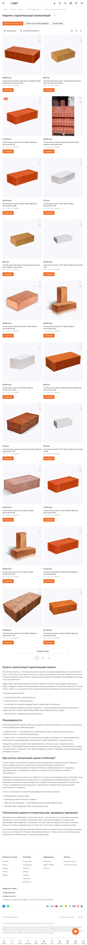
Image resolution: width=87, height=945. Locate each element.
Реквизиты (47, 861)
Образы (5, 875)
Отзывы (25, 871)
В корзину (8, 90)
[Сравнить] (40, 41)
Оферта (80, 917)
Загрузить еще (43, 651)
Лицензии (26, 878)
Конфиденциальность (66, 917)
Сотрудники (27, 865)
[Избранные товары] (76, 3)
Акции (5, 865)
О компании (27, 861)
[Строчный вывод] (76, 31)
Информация (48, 857)
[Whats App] (8, 906)
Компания (27, 857)
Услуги (5, 871)
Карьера (26, 875)
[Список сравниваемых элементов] (71, 3)
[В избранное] (40, 37)
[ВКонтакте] (4, 906)
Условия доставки (70, 865)
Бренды (5, 868)
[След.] (48, 658)
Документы (27, 882)
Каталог (5, 861)
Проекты (46, 868)
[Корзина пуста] (82, 3)
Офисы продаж (48, 865)
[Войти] (65, 3)
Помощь (67, 857)
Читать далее (49, 933)
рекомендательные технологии (43, 923)
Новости (26, 868)
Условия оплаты (69, 861)
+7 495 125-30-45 (9, 893)
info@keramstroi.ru (9, 896)
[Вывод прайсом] (81, 31)
